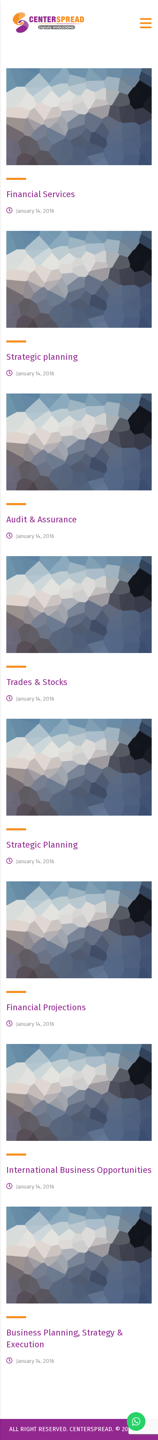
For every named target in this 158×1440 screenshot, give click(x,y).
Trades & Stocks (36, 682)
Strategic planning (42, 357)
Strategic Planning (42, 845)
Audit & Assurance (41, 519)
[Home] (48, 22)
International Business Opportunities (79, 1170)
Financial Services (40, 194)
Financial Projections (46, 1007)
